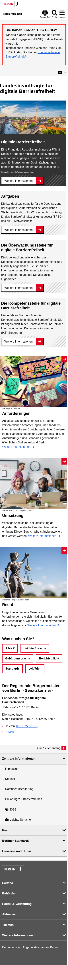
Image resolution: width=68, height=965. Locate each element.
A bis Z (10, 648)
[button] (62, 72)
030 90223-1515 (27, 726)
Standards (12, 668)
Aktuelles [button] (9, 914)
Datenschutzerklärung (19, 788)
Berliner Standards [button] (15, 840)
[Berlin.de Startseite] (11, 4)
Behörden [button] (9, 893)
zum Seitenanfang (48, 748)
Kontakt (10, 778)
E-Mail (9, 731)
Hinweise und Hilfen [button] (16, 851)
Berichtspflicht (49, 658)
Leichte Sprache (35, 648)
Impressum (12, 768)
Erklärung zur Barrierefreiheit (23, 799)
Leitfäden (34, 668)
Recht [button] (6, 830)
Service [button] (7, 883)
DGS (13, 809)
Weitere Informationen (18, 180)
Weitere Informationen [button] (18, 935)
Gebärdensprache (17, 658)
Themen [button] (8, 925)
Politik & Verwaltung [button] (17, 904)
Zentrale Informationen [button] (18, 758)
